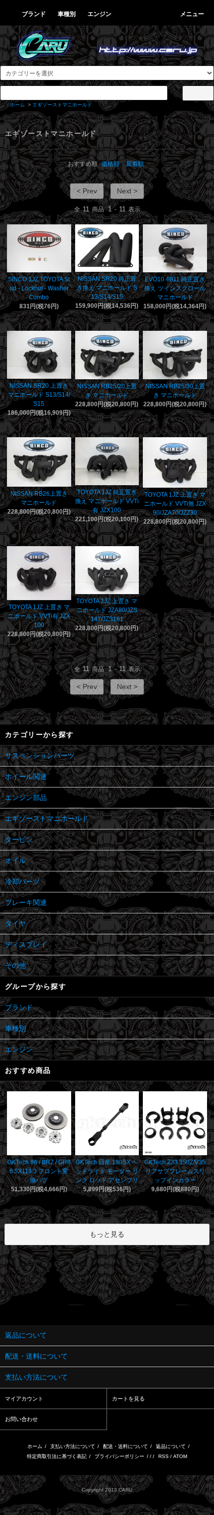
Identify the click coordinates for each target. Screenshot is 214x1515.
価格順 (110, 163)
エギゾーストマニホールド (62, 104)
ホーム (17, 104)
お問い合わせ (21, 1419)
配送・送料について (125, 1446)
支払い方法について (72, 1446)
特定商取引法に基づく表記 (57, 1456)
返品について (171, 1446)
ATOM (180, 1456)
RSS (163, 1456)
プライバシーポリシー (119, 1456)
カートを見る (128, 1399)
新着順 (135, 163)
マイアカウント (24, 1399)
